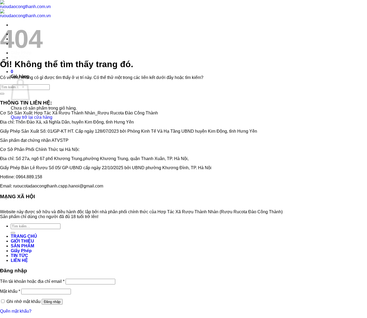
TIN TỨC (19, 57)
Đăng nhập (52, 302)
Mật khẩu (10, 291)
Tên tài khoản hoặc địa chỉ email (32, 281)
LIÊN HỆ (19, 260)
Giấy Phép (21, 250)
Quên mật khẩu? (15, 311)
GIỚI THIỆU (22, 241)
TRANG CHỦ (24, 236)
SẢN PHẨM (22, 246)
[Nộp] (2, 94)
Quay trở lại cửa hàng (31, 117)
